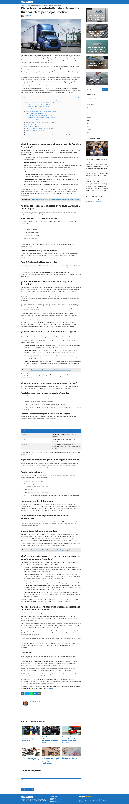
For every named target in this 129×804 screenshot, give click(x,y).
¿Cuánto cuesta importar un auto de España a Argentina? (40, 113)
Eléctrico (90, 2)
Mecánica (72, 2)
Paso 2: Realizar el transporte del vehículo (38, 106)
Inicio (58, 2)
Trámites (97, 2)
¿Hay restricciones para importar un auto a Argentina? (39, 115)
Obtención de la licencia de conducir (35, 130)
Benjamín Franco (28, 15)
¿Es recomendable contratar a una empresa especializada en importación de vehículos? (48, 135)
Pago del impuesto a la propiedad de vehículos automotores (41, 128)
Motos (89, 114)
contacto (103, 200)
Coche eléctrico (91, 98)
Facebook (98, 201)
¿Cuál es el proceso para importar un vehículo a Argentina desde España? (44, 102)
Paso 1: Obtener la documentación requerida (39, 104)
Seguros (89, 126)
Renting (89, 120)
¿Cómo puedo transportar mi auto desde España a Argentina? (41, 111)
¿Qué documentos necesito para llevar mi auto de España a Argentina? (43, 100)
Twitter (92, 201)
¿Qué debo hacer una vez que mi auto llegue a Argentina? (40, 122)
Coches (64, 2)
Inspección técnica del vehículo (33, 126)
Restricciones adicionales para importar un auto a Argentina (43, 119)
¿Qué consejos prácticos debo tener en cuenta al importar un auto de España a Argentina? (48, 132)
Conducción (81, 2)
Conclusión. (29, 137)
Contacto (105, 2)
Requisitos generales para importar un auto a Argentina (41, 117)
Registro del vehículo (31, 124)
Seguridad (89, 123)
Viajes (88, 132)
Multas (89, 117)
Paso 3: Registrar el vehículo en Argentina (38, 108)
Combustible (90, 104)
